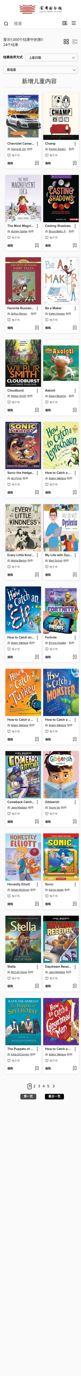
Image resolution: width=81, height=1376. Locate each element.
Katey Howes (57, 313)
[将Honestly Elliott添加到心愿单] (37, 904)
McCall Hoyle (19, 972)
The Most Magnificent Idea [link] (21, 226)
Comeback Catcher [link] (21, 802)
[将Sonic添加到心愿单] (74, 904)
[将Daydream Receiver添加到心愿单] (74, 986)
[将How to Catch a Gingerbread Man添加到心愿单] (74, 1068)
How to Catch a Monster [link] (59, 720)
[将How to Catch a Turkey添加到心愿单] (37, 739)
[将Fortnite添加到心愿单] (74, 657)
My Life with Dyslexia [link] (59, 555)
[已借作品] (65, 24)
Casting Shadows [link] (58, 226)
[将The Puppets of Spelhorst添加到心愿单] (37, 1068)
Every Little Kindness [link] (21, 555)
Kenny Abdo (56, 890)
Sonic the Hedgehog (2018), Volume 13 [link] (21, 473)
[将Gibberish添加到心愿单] (74, 822)
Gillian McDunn (20, 890)
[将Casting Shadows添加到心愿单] (74, 246)
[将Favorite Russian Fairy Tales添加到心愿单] (37, 328)
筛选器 (11, 70)
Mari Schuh (55, 560)
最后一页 (54, 1096)
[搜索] (6, 23)
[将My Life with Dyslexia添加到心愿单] (74, 575)
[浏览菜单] (74, 23)
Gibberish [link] (52, 802)
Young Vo (54, 807)
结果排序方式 (13, 57)
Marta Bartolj (19, 560)
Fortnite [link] (51, 638)
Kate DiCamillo (20, 1054)
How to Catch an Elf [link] (21, 638)
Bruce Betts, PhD (58, 231)
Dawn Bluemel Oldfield (58, 396)
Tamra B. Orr (18, 149)
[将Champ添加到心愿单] (74, 163)
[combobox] (31, 23)
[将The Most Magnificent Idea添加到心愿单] (37, 246)
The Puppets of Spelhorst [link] (21, 1049)
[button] (66, 43)
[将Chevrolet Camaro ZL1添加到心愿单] (37, 163)
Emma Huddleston (58, 643)
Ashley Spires (19, 231)
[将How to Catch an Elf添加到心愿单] (37, 657)
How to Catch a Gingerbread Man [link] (59, 1049)
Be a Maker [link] (53, 308)
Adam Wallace (57, 478)
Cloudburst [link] (15, 391)
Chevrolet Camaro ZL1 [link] (21, 144)
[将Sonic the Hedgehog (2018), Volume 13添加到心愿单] (37, 493)
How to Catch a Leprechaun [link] (59, 473)
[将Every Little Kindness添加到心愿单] (37, 575)
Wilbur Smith (18, 396)
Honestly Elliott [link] (18, 884)
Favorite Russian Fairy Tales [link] (21, 308)
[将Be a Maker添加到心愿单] (74, 328)
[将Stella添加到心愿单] (37, 986)
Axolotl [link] (50, 391)
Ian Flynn (16, 478)
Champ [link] (50, 144)
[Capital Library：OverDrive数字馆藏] (40, 9)
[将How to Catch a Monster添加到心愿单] (74, 739)
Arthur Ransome (20, 313)
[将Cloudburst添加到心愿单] (37, 410)
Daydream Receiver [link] (59, 967)
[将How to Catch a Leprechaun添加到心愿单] (74, 493)
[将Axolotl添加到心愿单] (74, 410)
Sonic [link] (49, 884)
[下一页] (54, 1086)
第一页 (28, 1096)
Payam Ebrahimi (58, 149)
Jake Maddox (19, 807)
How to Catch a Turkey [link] (21, 720)
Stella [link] (11, 967)
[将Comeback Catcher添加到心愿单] (37, 822)
